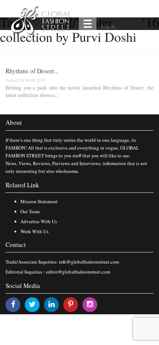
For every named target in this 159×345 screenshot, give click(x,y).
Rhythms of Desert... (32, 71)
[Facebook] (13, 304)
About (14, 122)
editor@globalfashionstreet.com (78, 271)
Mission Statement (39, 201)
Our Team (30, 211)
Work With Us (34, 231)
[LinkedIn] (51, 304)
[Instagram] (90, 304)
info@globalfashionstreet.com (89, 261)
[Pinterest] (70, 304)
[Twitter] (32, 304)
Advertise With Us (38, 221)
